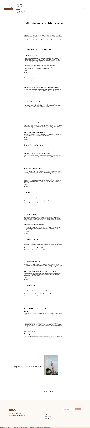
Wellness (46, 411)
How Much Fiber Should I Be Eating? (35, 366)
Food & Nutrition (48, 416)
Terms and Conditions (17, 413)
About (34, 412)
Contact (34, 411)
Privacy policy (48, 427)
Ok (44, 427)
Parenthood (20, 7)
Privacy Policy (11, 413)
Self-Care (46, 414)
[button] (84, 8)
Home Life (47, 412)
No (45, 427)
